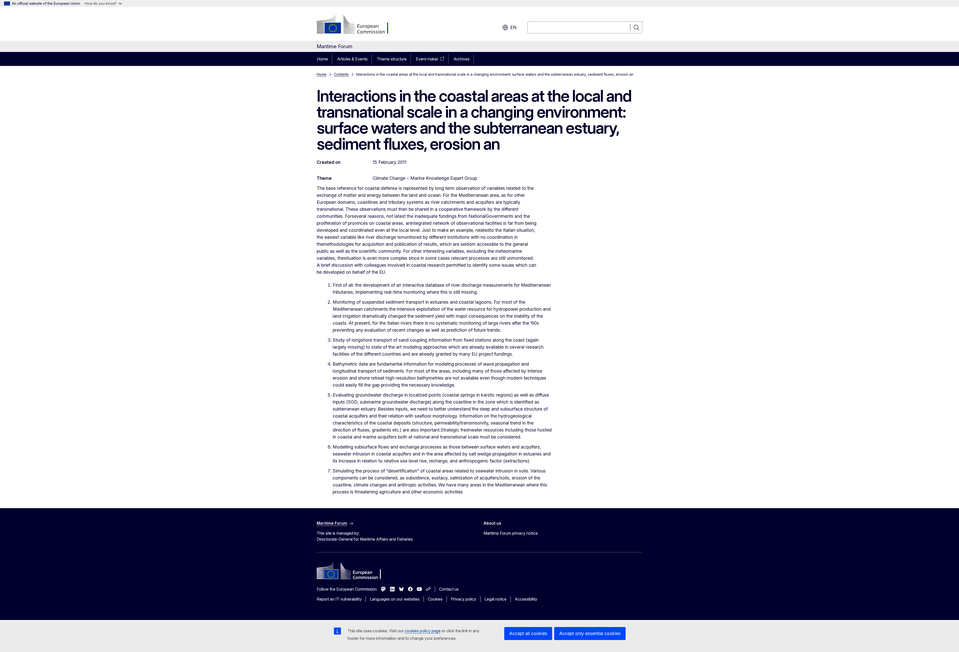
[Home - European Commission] (357, 25)
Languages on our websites (395, 599)
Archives (462, 58)
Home (322, 58)
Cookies (435, 599)
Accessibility (526, 599)
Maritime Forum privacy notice (510, 533)
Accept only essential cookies (590, 633)
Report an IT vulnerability (339, 599)
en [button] (513, 27)
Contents (341, 74)
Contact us (449, 589)
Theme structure (392, 58)
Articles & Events (352, 58)
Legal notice (495, 599)
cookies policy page (423, 630)
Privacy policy (463, 599)
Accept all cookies (528, 633)
